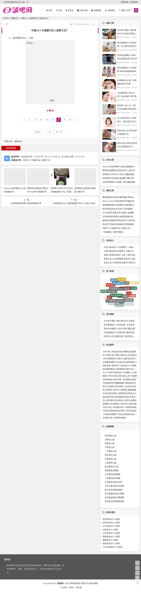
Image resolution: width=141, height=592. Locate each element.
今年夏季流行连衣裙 (115, 295)
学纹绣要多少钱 (114, 414)
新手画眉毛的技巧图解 (114, 494)
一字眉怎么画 (110, 451)
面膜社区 (15, 18)
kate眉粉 (126, 372)
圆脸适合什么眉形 (110, 540)
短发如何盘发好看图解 (106, 289)
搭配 (126, 280)
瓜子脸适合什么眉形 (111, 526)
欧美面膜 (119, 302)
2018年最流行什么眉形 (113, 547)
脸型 (122, 296)
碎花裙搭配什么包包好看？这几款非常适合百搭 (126, 46)
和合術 (79, 587)
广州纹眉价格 (117, 407)
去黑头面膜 (131, 285)
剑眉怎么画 (109, 439)
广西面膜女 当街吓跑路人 (113, 232)
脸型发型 (125, 2)
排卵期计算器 (126, 390)
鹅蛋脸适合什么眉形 (111, 536)
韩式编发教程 (108, 369)
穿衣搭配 (94, 583)
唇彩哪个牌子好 (112, 390)
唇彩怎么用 (125, 355)
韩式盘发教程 (116, 288)
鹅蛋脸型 (111, 358)
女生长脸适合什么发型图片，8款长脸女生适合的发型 (126, 121)
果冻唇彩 (119, 386)
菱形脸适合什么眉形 (111, 519)
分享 (60, 132)
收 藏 (50, 110)
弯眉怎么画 (109, 443)
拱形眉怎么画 (110, 436)
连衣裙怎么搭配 (116, 393)
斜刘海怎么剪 (124, 376)
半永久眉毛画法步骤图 (114, 486)
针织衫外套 (112, 376)
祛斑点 (119, 358)
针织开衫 (106, 352)
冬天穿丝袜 (120, 362)
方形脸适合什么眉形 (111, 533)
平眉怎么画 (109, 447)
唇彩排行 (115, 365)
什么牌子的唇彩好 (113, 372)
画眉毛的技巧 (129, 358)
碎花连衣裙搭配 (130, 299)
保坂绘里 (129, 383)
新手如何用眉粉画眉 (113, 490)
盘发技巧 (112, 300)
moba (66, 157)
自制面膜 (108, 297)
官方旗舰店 (117, 279)
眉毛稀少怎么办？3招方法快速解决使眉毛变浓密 (126, 108)
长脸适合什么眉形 (110, 530)
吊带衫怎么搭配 (112, 355)
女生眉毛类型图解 (112, 474)
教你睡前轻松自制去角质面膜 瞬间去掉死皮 (120, 197)
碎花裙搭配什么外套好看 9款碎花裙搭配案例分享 (126, 71)
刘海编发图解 (108, 362)
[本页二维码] (137, 583)
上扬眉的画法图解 (112, 478)
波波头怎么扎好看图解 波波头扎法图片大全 (122, 259)
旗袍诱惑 (130, 362)
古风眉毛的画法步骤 (113, 482)
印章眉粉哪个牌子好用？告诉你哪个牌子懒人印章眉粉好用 (126, 96)
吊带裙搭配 (123, 289)
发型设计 (84, 583)
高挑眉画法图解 (111, 470)
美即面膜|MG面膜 (125, 301)
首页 (7, 18)
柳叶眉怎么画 (110, 455)
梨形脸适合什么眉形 (111, 543)
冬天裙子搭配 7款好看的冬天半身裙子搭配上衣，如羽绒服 (126, 33)
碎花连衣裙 (116, 352)
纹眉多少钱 (118, 404)
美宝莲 (132, 293)
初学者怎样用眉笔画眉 (114, 501)
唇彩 (109, 293)
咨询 (71, 587)
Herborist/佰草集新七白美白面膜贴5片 (118, 166)
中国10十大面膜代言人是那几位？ (37, 160)
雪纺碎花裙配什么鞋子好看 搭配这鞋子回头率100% (127, 58)
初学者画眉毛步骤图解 (114, 497)
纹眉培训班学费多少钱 (118, 411)
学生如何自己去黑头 (121, 400)
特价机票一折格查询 (122, 379)
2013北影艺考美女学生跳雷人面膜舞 (118, 213)
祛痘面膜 (111, 286)
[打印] (71, 24)
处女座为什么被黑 (128, 365)
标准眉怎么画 (110, 459)
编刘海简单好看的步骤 (115, 304)
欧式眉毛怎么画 (111, 466)
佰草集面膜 (11, 148)
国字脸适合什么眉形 (111, 522)
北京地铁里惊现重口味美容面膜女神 (117, 216)
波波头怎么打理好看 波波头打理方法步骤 (121, 263)
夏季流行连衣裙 (114, 397)
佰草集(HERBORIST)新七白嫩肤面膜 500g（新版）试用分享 (62, 191)
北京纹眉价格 (127, 414)
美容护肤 (76, 583)
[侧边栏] (93, 24)
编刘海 (124, 397)
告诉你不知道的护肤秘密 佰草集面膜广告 (120, 224)
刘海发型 (134, 2)
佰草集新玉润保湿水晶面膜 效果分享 (118, 178)
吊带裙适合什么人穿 (118, 282)
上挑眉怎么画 (110, 463)
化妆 (129, 288)
